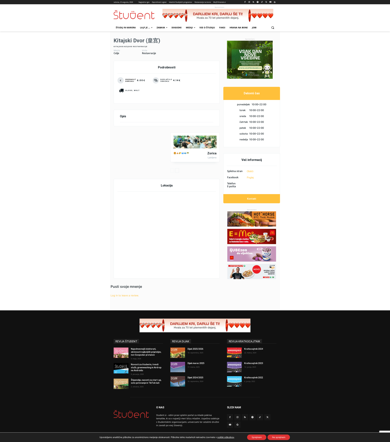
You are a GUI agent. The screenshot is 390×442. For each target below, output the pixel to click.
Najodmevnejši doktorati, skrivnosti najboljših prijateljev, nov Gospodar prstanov (146, 352)
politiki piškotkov (225, 437)
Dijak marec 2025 (196, 363)
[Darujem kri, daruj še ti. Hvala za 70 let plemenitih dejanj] (219, 16)
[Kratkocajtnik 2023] (234, 367)
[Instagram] (249, 2)
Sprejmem (257, 437)
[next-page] (177, 170)
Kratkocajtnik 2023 (253, 363)
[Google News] (274, 2)
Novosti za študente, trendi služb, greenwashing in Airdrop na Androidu (146, 367)
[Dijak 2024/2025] (177, 381)
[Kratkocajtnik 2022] (234, 381)
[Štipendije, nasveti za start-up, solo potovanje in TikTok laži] (121, 384)
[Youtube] (270, 2)
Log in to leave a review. (125, 295)
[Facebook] (245, 2)
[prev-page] (172, 170)
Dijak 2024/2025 (195, 377)
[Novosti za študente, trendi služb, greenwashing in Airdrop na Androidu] (121, 368)
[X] (266, 2)
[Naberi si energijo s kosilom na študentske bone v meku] (251, 236)
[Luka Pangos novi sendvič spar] (251, 271)
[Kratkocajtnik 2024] (234, 353)
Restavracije (140, 46)
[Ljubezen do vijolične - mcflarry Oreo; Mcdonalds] (251, 254)
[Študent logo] (138, 14)
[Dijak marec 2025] (177, 367)
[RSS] (253, 2)
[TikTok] (262, 2)
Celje (116, 53)
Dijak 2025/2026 (195, 349)
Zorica (211, 153)
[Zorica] (195, 142)
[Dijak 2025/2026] (177, 353)
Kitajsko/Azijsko (123, 46)
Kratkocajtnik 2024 (253, 349)
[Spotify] (257, 2)
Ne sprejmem (278, 437)
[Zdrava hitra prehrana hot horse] (251, 219)
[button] (272, 27)
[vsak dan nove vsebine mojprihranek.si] (250, 60)
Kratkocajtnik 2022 (253, 377)
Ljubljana (212, 157)
